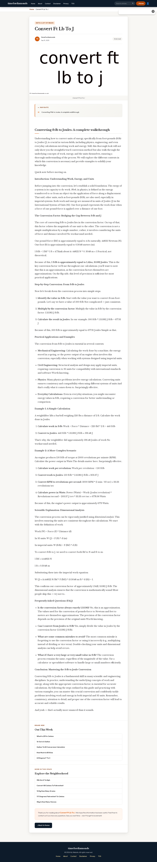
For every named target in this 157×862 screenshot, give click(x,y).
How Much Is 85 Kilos (45, 752)
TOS (72, 3)
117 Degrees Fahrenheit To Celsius (50, 796)
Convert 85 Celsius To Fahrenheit (50, 785)
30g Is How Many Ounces (46, 802)
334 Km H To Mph (43, 780)
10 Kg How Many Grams (46, 791)
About (40, 3)
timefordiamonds (17, 3)
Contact (48, 3)
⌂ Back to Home (43, 825)
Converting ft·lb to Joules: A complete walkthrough (60, 112)
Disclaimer (57, 3)
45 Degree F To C (43, 758)
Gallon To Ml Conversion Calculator (51, 747)
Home (33, 3)
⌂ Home (141, 3)
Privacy (66, 3)
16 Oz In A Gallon (43, 742)
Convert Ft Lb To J (67, 813)
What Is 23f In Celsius (45, 736)
